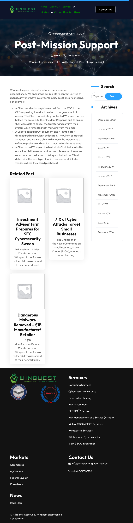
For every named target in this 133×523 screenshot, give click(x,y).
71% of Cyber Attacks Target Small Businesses (66, 226)
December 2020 (107, 119)
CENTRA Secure (79, 411)
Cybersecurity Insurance (82, 391)
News (77, 12)
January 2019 (105, 176)
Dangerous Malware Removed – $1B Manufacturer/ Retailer (28, 324)
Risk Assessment (78, 404)
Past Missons (68, 62)
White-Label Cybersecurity (84, 437)
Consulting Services (79, 385)
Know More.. (17, 484)
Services (67, 6)
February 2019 (106, 166)
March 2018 (104, 213)
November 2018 (106, 194)
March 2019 (104, 157)
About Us (55, 6)
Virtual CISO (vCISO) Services (85, 424)
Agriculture (16, 471)
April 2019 (103, 148)
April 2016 (103, 222)
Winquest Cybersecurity (43, 62)
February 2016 (106, 232)
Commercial (17, 464)
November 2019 (106, 138)
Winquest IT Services (80, 430)
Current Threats (62, 12)
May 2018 (103, 204)
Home (44, 6)
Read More (26, 195)
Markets (45, 12)
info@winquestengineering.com (89, 463)
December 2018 (106, 185)
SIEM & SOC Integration (82, 443)
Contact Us (105, 9)
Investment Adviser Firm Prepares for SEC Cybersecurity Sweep (28, 231)
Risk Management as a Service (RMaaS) (91, 417)
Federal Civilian (19, 477)
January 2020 (105, 129)
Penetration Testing (79, 398)
